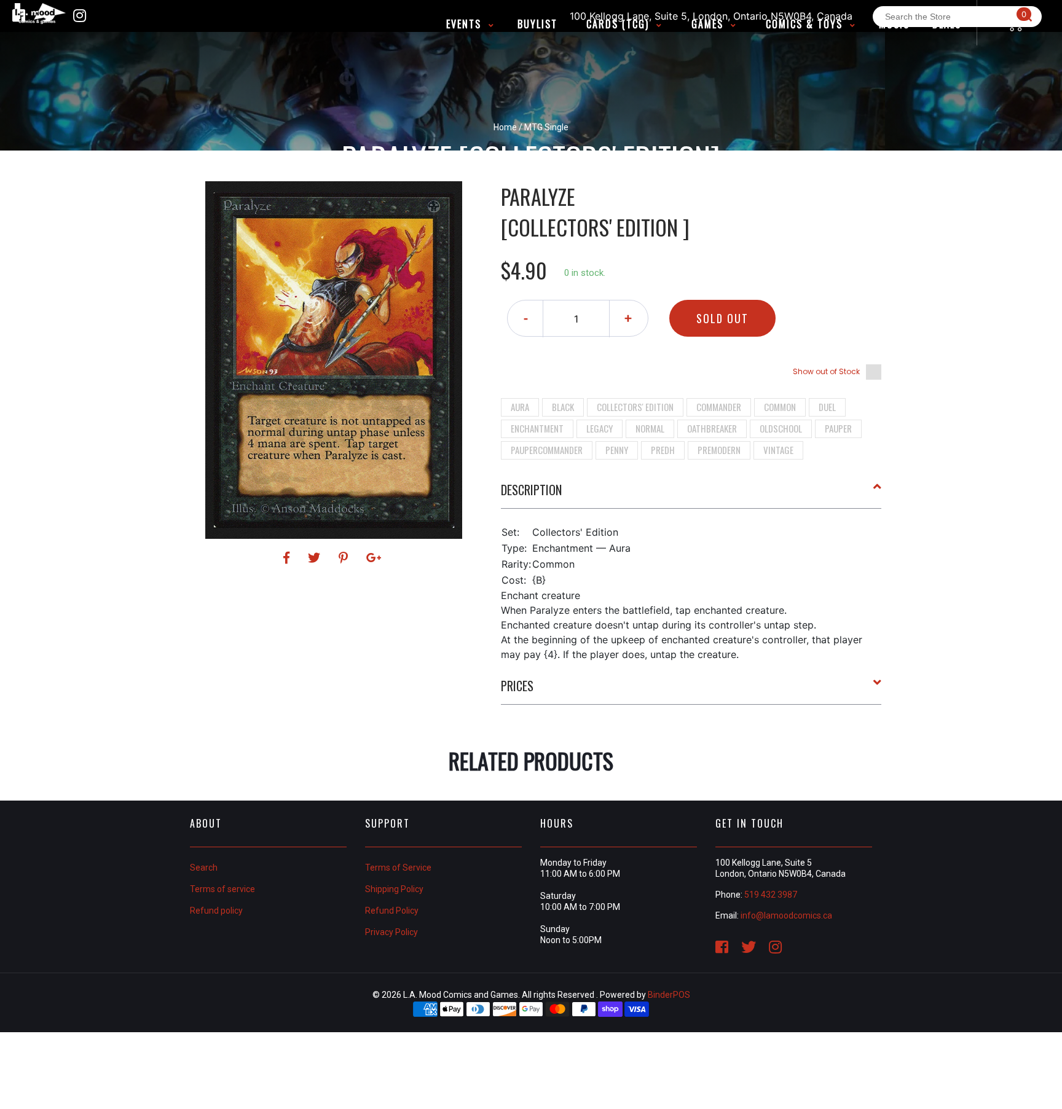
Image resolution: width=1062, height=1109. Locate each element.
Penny (616, 450)
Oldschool (781, 428)
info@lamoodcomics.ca (786, 915)
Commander (718, 406)
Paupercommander (547, 450)
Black (563, 406)
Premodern (719, 450)
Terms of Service (398, 867)
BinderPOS (669, 995)
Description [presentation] (531, 489)
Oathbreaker (712, 428)
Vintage (778, 450)
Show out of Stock (826, 371)
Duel (827, 406)
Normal (649, 428)
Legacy (599, 428)
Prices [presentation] (517, 685)
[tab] (691, 494)
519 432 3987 (770, 894)
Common (780, 406)
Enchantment (537, 428)
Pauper (838, 428)
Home (505, 127)
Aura (520, 406)
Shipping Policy (394, 889)
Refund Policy (392, 910)
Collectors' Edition (635, 406)
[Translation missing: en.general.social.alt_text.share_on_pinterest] (345, 558)
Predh (663, 450)
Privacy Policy (391, 932)
